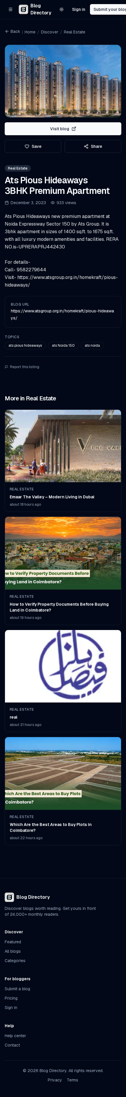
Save (37, 146)
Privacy (55, 1080)
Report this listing (24, 367)
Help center (15, 1035)
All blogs (13, 951)
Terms (72, 1080)
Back (15, 31)
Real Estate (74, 32)
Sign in (78, 9)
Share (96, 146)
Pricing (11, 998)
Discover (49, 32)
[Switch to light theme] (61, 9)
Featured (13, 941)
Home (30, 32)
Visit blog (59, 128)
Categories (15, 960)
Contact (12, 1045)
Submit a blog (17, 988)
